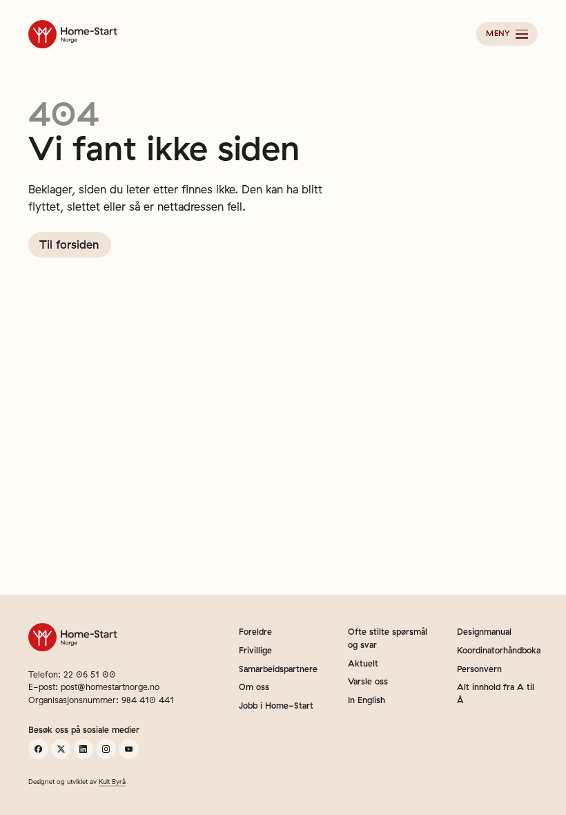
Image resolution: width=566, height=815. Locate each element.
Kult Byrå (112, 781)
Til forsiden (69, 244)
